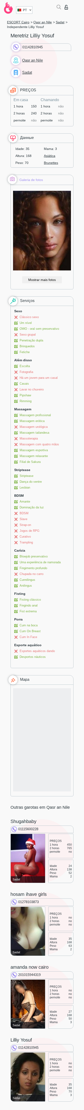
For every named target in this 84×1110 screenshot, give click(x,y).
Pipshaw (25, 395)
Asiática (49, 156)
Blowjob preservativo (34, 556)
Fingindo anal (29, 605)
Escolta (25, 366)
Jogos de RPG (29, 530)
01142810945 (32, 47)
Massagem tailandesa (34, 432)
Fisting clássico (30, 599)
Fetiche (25, 352)
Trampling (26, 542)
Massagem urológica (34, 427)
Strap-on (25, 525)
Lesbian (25, 487)
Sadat (60, 22)
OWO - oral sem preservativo (39, 328)
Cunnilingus (27, 580)
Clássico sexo (29, 317)
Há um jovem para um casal (39, 377)
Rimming (26, 401)
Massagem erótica (32, 421)
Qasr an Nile (42, 22)
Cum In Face (28, 637)
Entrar (67, 6)
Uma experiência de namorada (40, 562)
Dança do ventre (31, 481)
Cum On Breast (30, 631)
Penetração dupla (31, 340)
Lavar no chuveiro (32, 389)
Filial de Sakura (30, 462)
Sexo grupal (28, 334)
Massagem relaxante (34, 456)
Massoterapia (29, 438)
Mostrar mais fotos (42, 280)
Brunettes (51, 163)
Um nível (26, 323)
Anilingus (26, 585)
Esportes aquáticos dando (37, 651)
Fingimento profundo (33, 568)
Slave (23, 519)
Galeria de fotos (31, 180)
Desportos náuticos (33, 657)
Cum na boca (29, 625)
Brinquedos (27, 346)
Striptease (26, 476)
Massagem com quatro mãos (39, 444)
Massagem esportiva (34, 450)
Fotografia (26, 372)
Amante (25, 501)
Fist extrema (28, 611)
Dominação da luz (32, 507)
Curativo (25, 536)
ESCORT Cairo (18, 22)
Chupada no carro (31, 574)
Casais (24, 383)
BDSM (24, 513)
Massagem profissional (35, 415)
